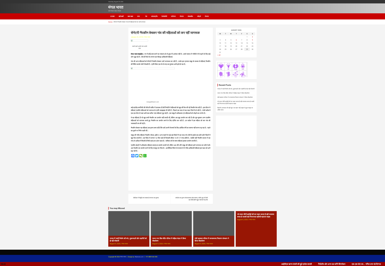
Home (112, 16)
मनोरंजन (173, 16)
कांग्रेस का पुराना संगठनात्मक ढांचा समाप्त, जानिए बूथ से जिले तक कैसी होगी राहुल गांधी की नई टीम (191, 199)
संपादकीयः (190, 16)
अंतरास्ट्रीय (154, 16)
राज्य (138, 16)
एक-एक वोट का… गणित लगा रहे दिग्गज (347, 264)
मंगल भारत (115, 7)
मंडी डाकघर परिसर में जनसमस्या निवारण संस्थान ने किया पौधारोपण (235, 97)
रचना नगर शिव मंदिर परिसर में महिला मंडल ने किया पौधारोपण (233, 93)
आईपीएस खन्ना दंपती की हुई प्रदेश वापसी (277, 264)
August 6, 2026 (242, 220)
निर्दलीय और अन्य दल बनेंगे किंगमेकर (313, 264)
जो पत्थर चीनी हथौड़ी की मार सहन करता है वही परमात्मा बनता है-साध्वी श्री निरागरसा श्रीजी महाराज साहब (255, 215)
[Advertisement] (170, 173)
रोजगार (182, 16)
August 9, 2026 (115, 244)
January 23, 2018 (137, 37)
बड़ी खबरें (121, 16)
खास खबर (130, 16)
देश (146, 16)
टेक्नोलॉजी (164, 16)
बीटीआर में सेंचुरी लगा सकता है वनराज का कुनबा (146, 198)
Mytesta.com (139, 257)
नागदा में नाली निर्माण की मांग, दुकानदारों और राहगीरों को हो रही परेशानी (235, 89)
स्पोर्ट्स (199, 16)
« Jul (218, 55)
